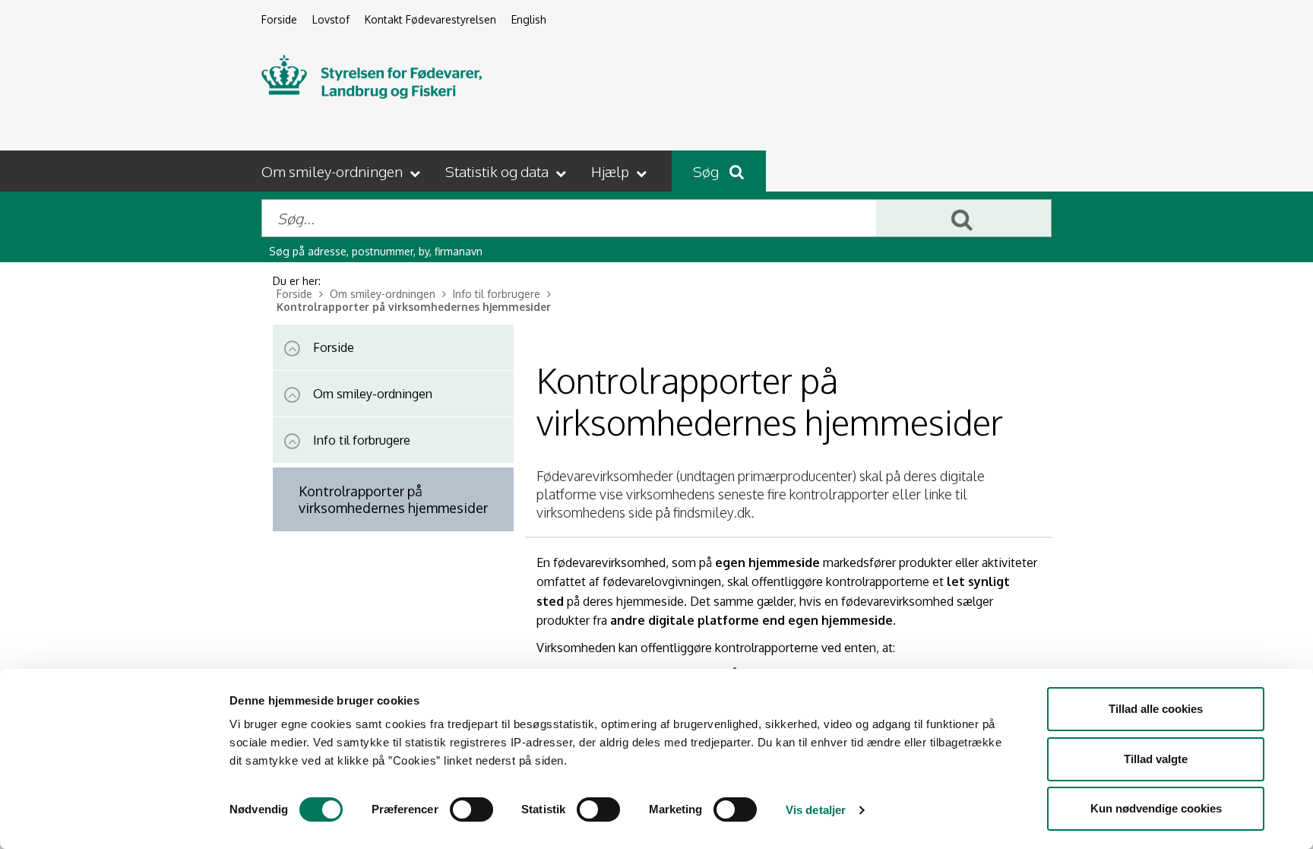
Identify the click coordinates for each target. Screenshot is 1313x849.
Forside (279, 19)
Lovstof (331, 19)
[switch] (471, 809)
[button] (342, 171)
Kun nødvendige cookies (1156, 808)
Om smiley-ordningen (384, 293)
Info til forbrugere (498, 293)
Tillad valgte (1156, 758)
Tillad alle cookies (1156, 708)
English (528, 19)
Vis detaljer (816, 809)
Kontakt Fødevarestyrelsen (430, 19)
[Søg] (963, 218)
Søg (707, 171)
